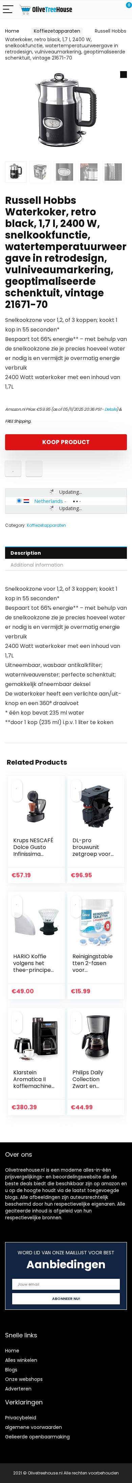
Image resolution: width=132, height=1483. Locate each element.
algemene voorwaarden (33, 1427)
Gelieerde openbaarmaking (37, 1436)
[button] (123, 74)
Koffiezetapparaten (57, 31)
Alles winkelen (21, 1360)
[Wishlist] (111, 9)
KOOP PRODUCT (66, 442)
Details (111, 409)
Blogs (11, 1369)
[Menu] (8, 10)
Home (12, 31)
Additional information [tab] (36, 564)
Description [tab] (25, 553)
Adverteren (18, 1388)
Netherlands (48, 501)
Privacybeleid (20, 1417)
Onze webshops (24, 1379)
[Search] (96, 10)
